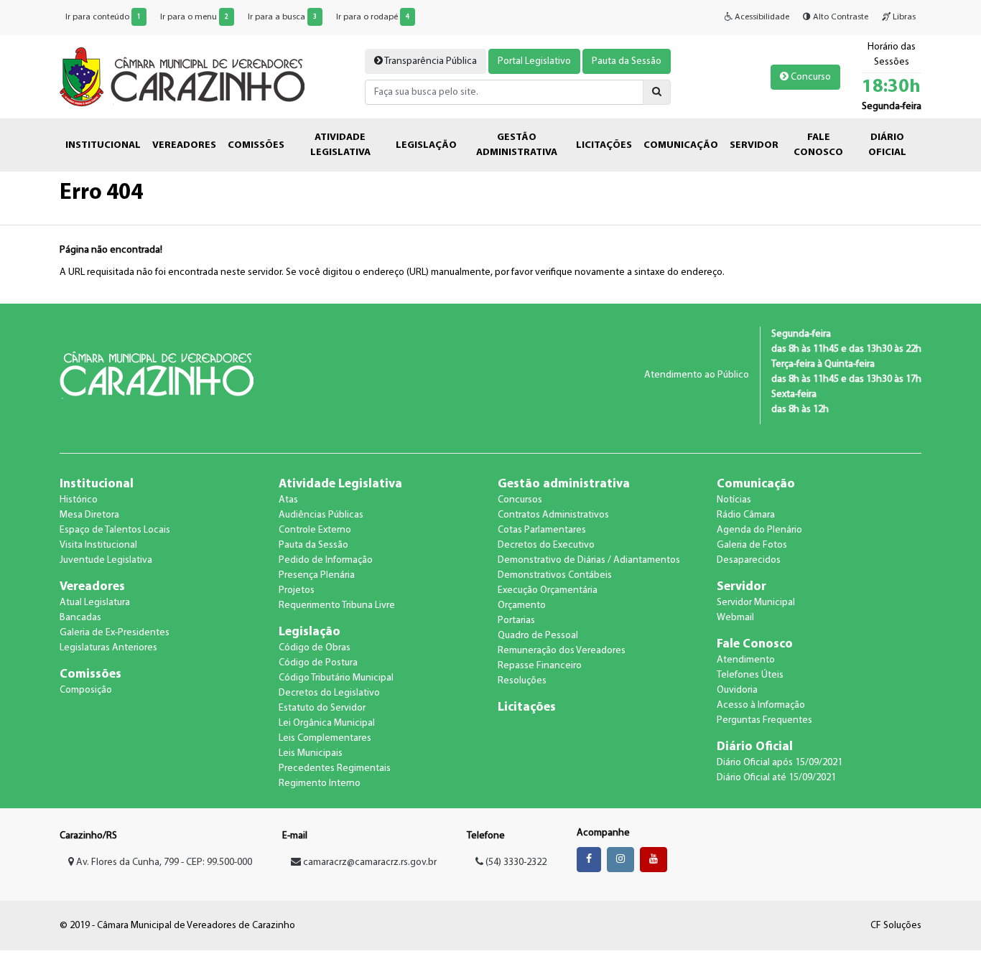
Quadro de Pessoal (538, 635)
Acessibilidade (761, 17)
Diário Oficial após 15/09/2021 (779, 762)
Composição (86, 690)
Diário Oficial (755, 747)
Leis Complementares (325, 738)
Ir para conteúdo (103, 17)
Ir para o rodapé (372, 17)
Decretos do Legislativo (329, 693)
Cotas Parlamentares (542, 530)
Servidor (741, 587)
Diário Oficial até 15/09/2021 (776, 777)
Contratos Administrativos (553, 515)
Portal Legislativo (534, 61)
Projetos (297, 590)
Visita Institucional (98, 545)
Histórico (79, 500)
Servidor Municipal (756, 602)
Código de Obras (314, 647)
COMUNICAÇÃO (680, 145)
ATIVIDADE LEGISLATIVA (340, 145)
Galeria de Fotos (752, 545)
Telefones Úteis (750, 675)
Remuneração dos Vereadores (562, 650)
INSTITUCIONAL (103, 145)
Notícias (734, 500)
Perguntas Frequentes (764, 720)
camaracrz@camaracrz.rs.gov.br (370, 862)
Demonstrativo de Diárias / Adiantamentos (589, 560)
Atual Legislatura (95, 602)
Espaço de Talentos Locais (115, 530)
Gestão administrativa (564, 484)
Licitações (527, 707)
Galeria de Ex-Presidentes (114, 632)
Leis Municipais (311, 753)
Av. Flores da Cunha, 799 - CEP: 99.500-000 (163, 862)
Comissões (90, 674)
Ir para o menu (194, 17)
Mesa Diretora (89, 515)
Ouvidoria (737, 690)
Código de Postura (318, 663)
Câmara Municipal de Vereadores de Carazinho (182, 77)
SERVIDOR (754, 145)
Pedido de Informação (326, 560)
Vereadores (92, 587)
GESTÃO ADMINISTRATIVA (516, 145)
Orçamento (522, 605)
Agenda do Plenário (759, 530)
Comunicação (756, 484)
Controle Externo (315, 530)
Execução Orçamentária (548, 590)
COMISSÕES (256, 145)
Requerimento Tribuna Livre (337, 605)
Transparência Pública (430, 61)
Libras (903, 17)
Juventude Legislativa (106, 560)
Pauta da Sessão (626, 61)
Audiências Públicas (321, 515)
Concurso (810, 77)
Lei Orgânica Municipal (327, 723)
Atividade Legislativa (340, 484)
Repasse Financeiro (540, 665)
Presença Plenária (317, 575)
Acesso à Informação (761, 705)
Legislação (309, 632)
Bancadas (80, 617)
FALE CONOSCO (818, 145)
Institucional (97, 484)
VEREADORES (184, 145)
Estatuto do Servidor (322, 708)
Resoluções (522, 680)
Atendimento (746, 660)
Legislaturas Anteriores (108, 647)
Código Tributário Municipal (336, 678)
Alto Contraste (839, 17)
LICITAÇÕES (604, 145)
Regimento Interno (320, 783)
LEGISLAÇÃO (426, 145)
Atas (288, 500)
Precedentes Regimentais (335, 768)
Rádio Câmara (746, 515)
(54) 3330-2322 (515, 862)
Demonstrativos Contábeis (555, 575)
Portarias (516, 620)
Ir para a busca (282, 17)
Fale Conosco (755, 644)
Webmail (735, 617)
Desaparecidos (749, 560)
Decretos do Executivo (546, 545)
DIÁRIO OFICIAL (887, 145)
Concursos (520, 500)
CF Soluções (895, 925)
